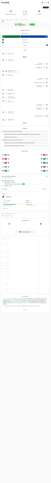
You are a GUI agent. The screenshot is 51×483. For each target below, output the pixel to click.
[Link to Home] (5, 2)
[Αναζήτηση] (45, 2)
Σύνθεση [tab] (7, 19)
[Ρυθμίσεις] (48, 2)
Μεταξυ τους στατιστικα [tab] (23, 19)
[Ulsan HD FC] (41, 224)
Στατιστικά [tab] (16, 19)
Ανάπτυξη (25, 310)
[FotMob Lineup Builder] (25, 24)
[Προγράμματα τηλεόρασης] (42, 2)
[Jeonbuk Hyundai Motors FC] (9, 224)
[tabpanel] (25, 158)
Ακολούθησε (46, 7)
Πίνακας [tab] (11, 19)
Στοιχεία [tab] (2, 19)
